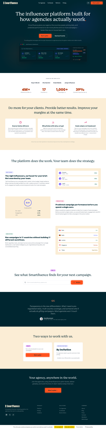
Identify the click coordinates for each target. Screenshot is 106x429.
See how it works (60, 36)
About (83, 408)
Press (83, 412)
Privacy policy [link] (89, 427)
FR (88, 2)
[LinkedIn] (6, 415)
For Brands (50, 3)
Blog (83, 410)
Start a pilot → (97, 3)
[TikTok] (13, 415)
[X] (10, 415)
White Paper (85, 419)
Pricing (64, 3)
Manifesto (84, 417)
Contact (84, 415)
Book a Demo (62, 412)
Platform (58, 3)
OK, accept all (59, 427)
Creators (39, 412)
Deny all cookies (69, 427)
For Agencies (42, 3)
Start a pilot (37, 355)
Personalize (79, 427)
